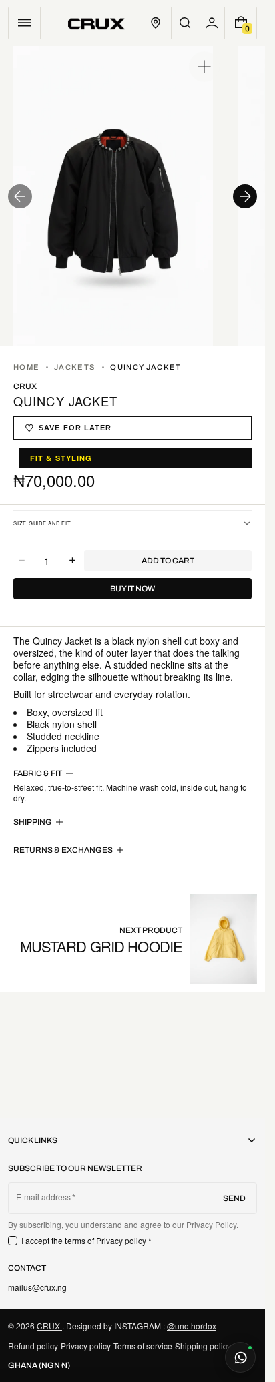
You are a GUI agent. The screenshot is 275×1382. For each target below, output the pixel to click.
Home (26, 367)
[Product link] (138, 938)
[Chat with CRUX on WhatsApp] (240, 1357)
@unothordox (191, 1325)
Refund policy (33, 1345)
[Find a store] (155, 23)
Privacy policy (121, 1240)
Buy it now (132, 588)
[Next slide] (245, 196)
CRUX (49, 1325)
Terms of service (142, 1345)
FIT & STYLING (61, 458)
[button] (24, 23)
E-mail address (43, 1197)
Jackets (74, 367)
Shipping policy (203, 1345)
